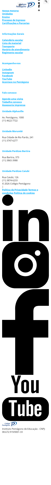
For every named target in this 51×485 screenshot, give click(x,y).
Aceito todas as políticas (25, 465)
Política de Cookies (33, 457)
